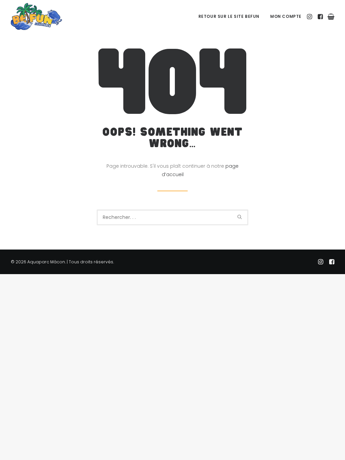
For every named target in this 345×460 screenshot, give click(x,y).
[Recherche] (172, 217)
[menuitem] (229, 16)
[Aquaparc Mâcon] (36, 16)
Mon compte (286, 16)
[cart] (329, 16)
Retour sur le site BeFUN (228, 16)
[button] (310, 16)
